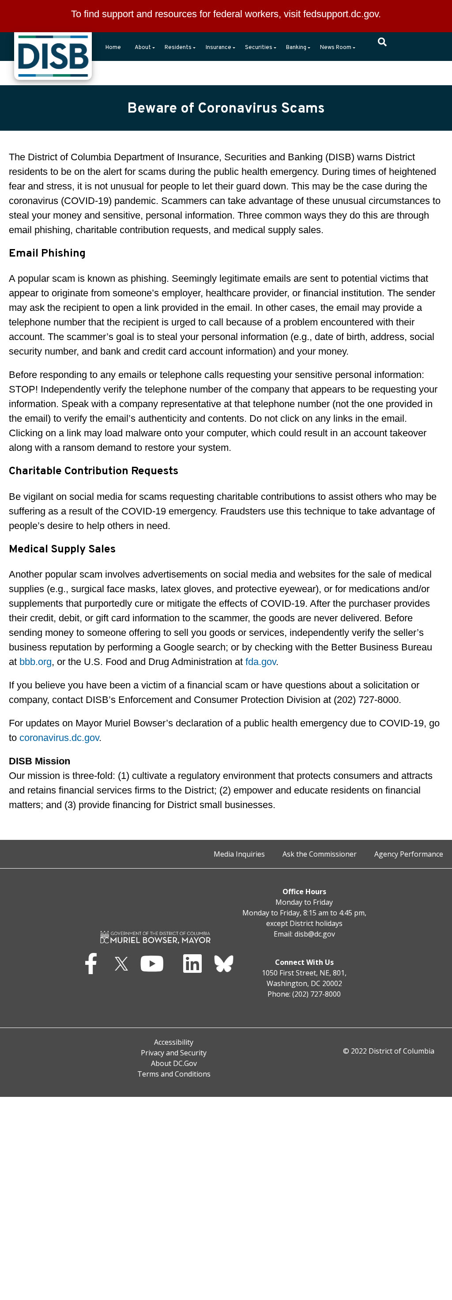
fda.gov (260, 661)
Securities (258, 47)
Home (113, 47)
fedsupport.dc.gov (340, 13)
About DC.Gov (174, 1063)
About (143, 47)
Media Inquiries (239, 854)
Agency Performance (408, 854)
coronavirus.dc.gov (59, 737)
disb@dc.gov (314, 934)
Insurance (218, 47)
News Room (335, 47)
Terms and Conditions (174, 1074)
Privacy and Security (174, 1053)
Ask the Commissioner (319, 854)
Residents (178, 47)
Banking (296, 47)
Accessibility (173, 1042)
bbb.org (35, 661)
